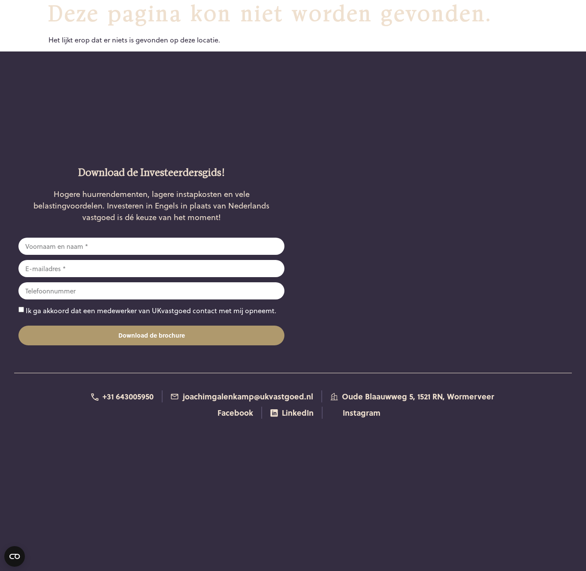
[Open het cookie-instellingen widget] (14, 556)
